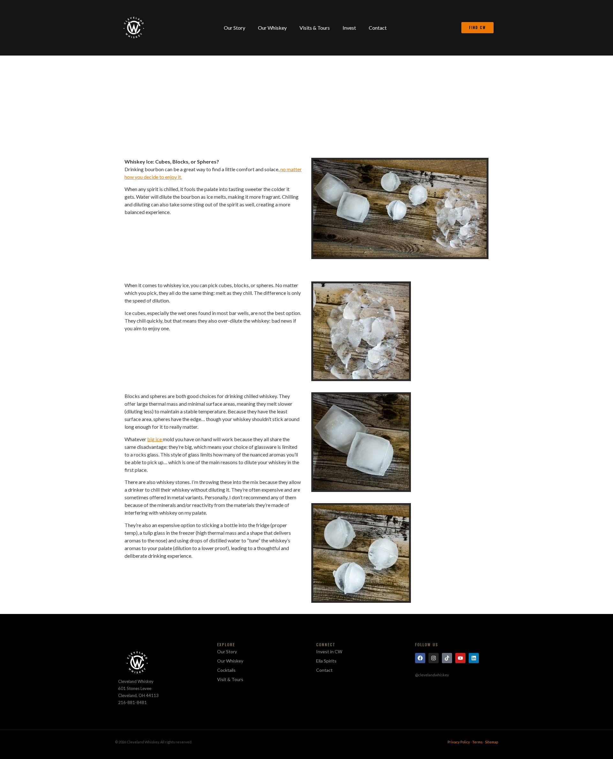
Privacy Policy (459, 742)
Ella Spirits (326, 660)
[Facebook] (420, 658)
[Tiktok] (447, 658)
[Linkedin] (474, 658)
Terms (477, 742)
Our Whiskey (272, 28)
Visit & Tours (230, 679)
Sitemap (491, 742)
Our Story (234, 28)
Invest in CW (329, 651)
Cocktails (226, 670)
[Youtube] (460, 658)
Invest (349, 28)
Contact (378, 28)
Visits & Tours (314, 28)
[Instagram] (433, 658)
